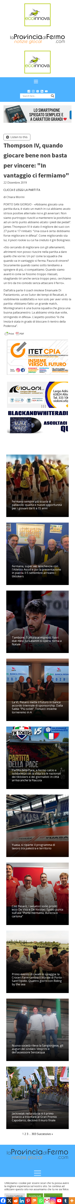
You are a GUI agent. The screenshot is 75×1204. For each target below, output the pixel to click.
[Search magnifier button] (52, 95)
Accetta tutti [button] (35, 1196)
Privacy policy (53, 1196)
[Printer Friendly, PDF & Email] (14, 333)
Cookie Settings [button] (14, 1196)
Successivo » (45, 1134)
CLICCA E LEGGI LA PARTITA (21, 190)
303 (34, 1134)
